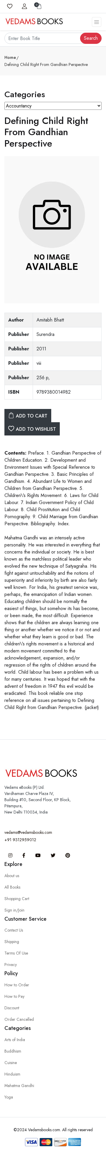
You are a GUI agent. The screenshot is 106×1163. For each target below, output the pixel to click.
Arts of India (14, 1040)
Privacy (10, 964)
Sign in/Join (14, 910)
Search (91, 38)
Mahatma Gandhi (19, 1086)
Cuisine (10, 1063)
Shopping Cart (16, 899)
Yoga (8, 1097)
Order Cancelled (19, 1019)
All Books (12, 887)
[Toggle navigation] (96, 22)
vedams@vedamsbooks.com (28, 832)
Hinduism (12, 1074)
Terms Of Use (16, 953)
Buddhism (12, 1051)
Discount (11, 1008)
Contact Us (13, 930)
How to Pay (14, 996)
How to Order (16, 985)
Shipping (11, 942)
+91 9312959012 (20, 840)
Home (10, 57)
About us (11, 876)
